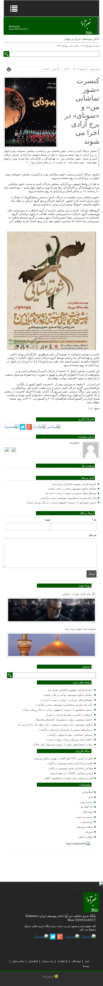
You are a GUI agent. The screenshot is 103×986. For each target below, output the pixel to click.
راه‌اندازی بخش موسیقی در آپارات (65, 763)
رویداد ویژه (87, 821)
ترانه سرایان (86, 802)
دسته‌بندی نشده (84, 816)
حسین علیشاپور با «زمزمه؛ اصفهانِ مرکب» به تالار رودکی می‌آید (62, 502)
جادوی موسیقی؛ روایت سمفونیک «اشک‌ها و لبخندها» (63, 719)
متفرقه (89, 831)
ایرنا (90, 408)
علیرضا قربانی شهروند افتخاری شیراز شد (74, 484)
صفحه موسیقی (84, 826)
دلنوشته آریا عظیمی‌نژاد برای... (79, 628)
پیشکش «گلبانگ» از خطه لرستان (68, 773)
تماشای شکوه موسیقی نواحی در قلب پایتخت (72, 488)
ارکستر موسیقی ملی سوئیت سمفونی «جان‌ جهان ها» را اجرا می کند (54, 724)
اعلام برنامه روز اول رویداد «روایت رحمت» (69, 739)
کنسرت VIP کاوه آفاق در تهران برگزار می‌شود (59, 758)
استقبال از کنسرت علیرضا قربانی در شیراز (69, 714)
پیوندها (86, 966)
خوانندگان (87, 811)
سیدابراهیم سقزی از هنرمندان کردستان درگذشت (65, 729)
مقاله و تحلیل (86, 836)
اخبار (90, 797)
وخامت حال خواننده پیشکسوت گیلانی (64, 778)
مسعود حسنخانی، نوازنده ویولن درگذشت (69, 734)
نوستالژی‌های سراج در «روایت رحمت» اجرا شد (71, 493)
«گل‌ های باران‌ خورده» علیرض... (78, 593)
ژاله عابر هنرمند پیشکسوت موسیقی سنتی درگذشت (68, 497)
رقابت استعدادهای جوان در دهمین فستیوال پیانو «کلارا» (62, 744)
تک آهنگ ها (87, 806)
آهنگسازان (87, 792)
